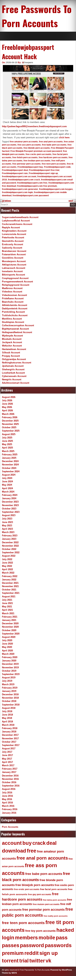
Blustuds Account (11, 339)
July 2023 (7, 518)
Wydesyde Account (12, 335)
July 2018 (7, 711)
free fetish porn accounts (25, 157)
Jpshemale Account (13, 366)
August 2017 (8, 748)
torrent (10, 960)
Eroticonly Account (12, 244)
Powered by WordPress (61, 970)
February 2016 (9, 809)
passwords (58, 945)
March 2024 (8, 491)
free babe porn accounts (54, 145)
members (26, 937)
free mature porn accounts (46, 904)
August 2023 (8, 515)
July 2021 (7, 600)
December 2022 (10, 542)
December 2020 (10, 623)
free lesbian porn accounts (37, 160)
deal (51, 843)
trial (24, 960)
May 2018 (7, 718)
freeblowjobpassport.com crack (24, 179)
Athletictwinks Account (14, 305)
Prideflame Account (13, 298)
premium (13, 953)
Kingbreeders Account (14, 231)
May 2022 (7, 566)
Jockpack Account (12, 342)
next (72, 200)
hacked (65, 930)
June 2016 (7, 796)
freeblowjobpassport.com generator (20, 189)
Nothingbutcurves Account (16, 362)
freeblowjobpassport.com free (32, 183)
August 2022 (8, 555)
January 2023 (9, 539)
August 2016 (8, 789)
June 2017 (7, 755)
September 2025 (10, 430)
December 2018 (10, 694)
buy (27, 843)
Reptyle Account (11, 227)
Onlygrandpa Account (14, 359)
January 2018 (9, 731)
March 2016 (8, 806)
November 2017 (10, 738)
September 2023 (10, 512)
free (31, 851)
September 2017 (10, 745)
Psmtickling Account (13, 312)
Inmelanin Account (12, 271)
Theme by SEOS (9, 973)
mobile (47, 937)
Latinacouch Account (13, 268)
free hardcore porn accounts (53, 157)
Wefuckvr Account (12, 345)
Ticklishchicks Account (14, 315)
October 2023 (9, 508)
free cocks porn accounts (38, 154)
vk (48, 960)
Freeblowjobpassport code (57, 167)
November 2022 (10, 545)
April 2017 (7, 762)
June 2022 (7, 562)
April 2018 (7, 721)
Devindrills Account (13, 241)
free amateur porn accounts (24, 141)
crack (39, 843)
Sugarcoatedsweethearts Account (20, 217)
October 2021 (9, 589)
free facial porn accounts (53, 889)
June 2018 (7, 714)
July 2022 (7, 559)
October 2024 (9, 468)
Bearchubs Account (12, 301)
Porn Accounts (10, 827)
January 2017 (9, 772)
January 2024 (9, 498)
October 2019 (9, 671)
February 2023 (9, 535)
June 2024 (7, 481)
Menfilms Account (12, 318)
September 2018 (10, 704)
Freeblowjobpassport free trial (44, 170)
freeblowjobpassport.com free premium (37, 186)
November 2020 (10, 626)
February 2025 (9, 454)
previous (5, 200)
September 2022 (10, 552)
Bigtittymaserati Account (15, 328)
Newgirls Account (11, 379)
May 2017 (7, 758)
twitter (37, 960)
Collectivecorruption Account (18, 325)
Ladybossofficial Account (16, 220)
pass (62, 937)
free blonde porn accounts (37, 148)
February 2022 (9, 576)
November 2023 (10, 505)
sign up (48, 953)
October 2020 (9, 630)
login (8, 937)
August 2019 (8, 677)
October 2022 (9, 549)
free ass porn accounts (29, 145)
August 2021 (8, 596)
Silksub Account (11, 352)
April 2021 (7, 610)
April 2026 (7, 410)
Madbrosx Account (12, 288)
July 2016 (7, 792)
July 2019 (7, 681)
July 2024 (7, 478)
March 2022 (8, 572)
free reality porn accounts (56, 916)
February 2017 (9, 768)
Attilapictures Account (14, 264)
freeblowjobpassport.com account (19, 176)
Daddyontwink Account (14, 308)
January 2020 (9, 660)
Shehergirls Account (13, 369)
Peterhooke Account (13, 237)
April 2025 (7, 447)
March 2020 (8, 654)
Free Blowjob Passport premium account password (36, 151)
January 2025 (9, 458)
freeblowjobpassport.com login (17, 192)
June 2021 (7, 603)
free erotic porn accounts (26, 889)
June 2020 (7, 643)
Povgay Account (11, 356)
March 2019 (8, 684)
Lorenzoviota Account (14, 234)
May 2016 (7, 799)
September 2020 (10, 633)
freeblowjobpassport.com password (31, 195)
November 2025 (10, 424)
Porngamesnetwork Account (17, 281)
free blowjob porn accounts (34, 885)
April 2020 (7, 650)
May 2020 (7, 647)
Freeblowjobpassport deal (15, 170)
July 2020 (7, 640)
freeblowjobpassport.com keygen (56, 189)
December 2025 (10, 420)
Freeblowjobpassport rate (15, 173)
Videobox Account (12, 291)
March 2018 (8, 725)
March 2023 (8, 532)
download (14, 851)
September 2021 (10, 593)
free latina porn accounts (54, 900)
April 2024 (7, 488)
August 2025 (8, 434)
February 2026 (9, 417)
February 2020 (9, 657)
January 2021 (9, 620)
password (32, 945)
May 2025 (7, 444)
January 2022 (9, 579)
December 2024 (10, 461)
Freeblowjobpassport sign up (43, 173)
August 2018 (8, 708)
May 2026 (7, 407)
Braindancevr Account (14, 251)
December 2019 (10, 664)
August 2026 (8, 397)
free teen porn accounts (54, 164)
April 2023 (7, 529)
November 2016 (10, 779)
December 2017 (10, 735)
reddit (31, 953)
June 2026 (7, 403)
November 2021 (10, 586)
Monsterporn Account (14, 261)
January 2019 (9, 691)
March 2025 (8, 451)
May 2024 (7, 485)
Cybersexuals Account (14, 376)
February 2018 (9, 728)
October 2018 (9, 701)
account (12, 843)
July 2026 (7, 400)
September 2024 (10, 471)
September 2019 (10, 674)
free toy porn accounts (40, 930)
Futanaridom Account (14, 254)
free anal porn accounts (51, 141)
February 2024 (9, 495)
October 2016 (9, 782)
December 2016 (10, 775)
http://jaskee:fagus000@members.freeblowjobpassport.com (34, 126)
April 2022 (7, 569)
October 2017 (9, 741)
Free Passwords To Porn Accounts (37, 16)
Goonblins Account (12, 257)
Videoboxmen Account (14, 295)
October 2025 (9, 427)
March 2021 (8, 613)
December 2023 (10, 501)
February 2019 (9, 687)
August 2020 (8, 637)
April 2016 (7, 802)
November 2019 (10, 667)
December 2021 (10, 583)
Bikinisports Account (13, 274)
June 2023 (7, 522)
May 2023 (7, 525)
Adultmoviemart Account (15, 383)
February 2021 (9, 616)
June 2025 (7, 441)
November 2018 (10, 697)
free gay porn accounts (39, 894)
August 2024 (8, 474)
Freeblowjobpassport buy (30, 167)
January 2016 (9, 812)
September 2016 (10, 785)
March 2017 (8, 765)
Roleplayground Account (15, 285)
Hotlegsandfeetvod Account (17, 332)
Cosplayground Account (15, 278)
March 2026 (8, 414)
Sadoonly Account (12, 247)
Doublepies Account (13, 322)
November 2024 (10, 464)
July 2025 (7, 437)
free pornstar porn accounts (26, 164)
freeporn (28, 62)
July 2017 (7, 752)
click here (64, 137)
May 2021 (7, 606)
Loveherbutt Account (13, 372)
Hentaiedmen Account (14, 349)
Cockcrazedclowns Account (17, 224)
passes (10, 945)
